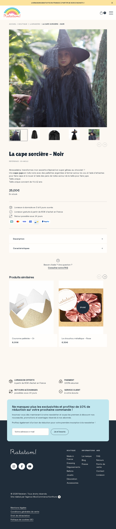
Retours (100, 460)
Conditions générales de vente (25, 511)
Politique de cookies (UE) (22, 519)
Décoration (72, 479)
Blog (84, 460)
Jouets (70, 475)
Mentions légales (18, 507)
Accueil (12, 24)
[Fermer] (112, 3)
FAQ (98, 456)
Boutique (23, 24)
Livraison (100, 475)
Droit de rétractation (20, 515)
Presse (85, 464)
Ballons (70, 471)
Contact (100, 471)
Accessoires (72, 483)
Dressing (71, 463)
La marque (87, 456)
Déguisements (73, 467)
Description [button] (18, 239)
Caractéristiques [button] (21, 248)
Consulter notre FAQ (58, 267)
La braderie (35, 24)
